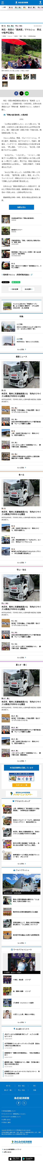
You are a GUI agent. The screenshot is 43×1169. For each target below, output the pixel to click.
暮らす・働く (32, 7)
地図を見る (21, 207)
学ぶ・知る (18, 26)
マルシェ (10, 36)
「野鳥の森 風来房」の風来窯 (17, 115)
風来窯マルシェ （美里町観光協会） (16, 275)
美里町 (4, 36)
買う (24, 7)
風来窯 (16, 36)
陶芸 (21, 36)
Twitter (24, 1103)
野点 (25, 36)
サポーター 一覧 (21, 785)
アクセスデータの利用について (12, 1116)
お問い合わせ (7, 1119)
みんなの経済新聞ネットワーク (21, 1142)
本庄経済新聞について (9, 1111)
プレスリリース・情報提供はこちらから (14, 1114)
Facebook (18, 1103)
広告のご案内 (7, 1122)
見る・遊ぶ (18, 7)
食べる (11, 7)
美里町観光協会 (32, 36)
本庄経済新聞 (21, 2)
